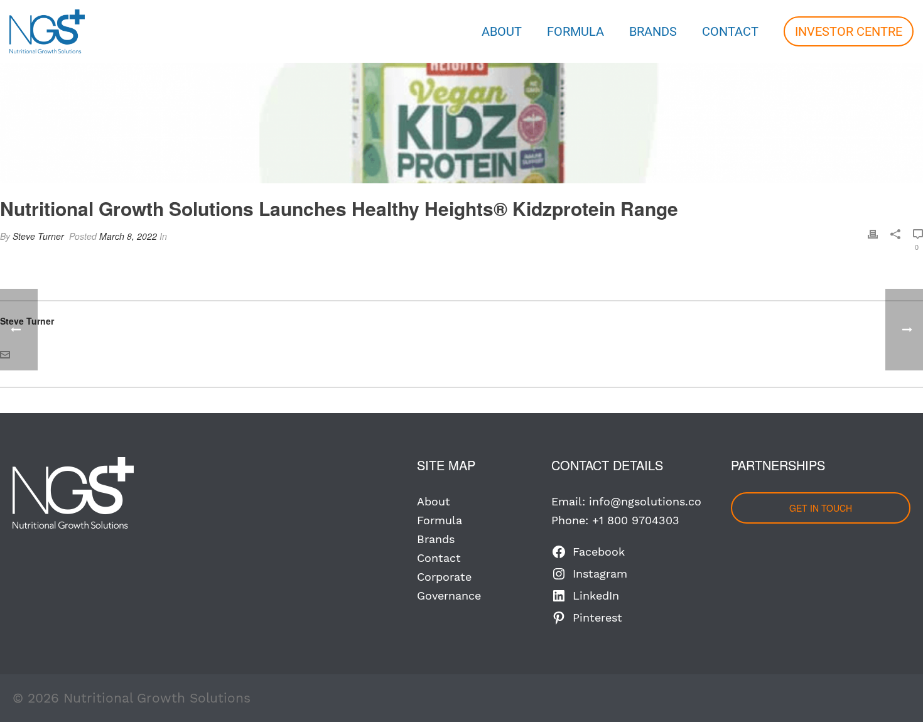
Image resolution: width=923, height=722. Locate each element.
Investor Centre (848, 31)
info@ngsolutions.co (645, 501)
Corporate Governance (449, 586)
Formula (575, 31)
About (502, 31)
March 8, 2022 (128, 236)
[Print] (873, 234)
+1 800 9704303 (635, 520)
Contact (730, 31)
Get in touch (820, 508)
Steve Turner (38, 236)
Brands (653, 31)
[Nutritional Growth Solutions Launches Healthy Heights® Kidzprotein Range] (461, 91)
